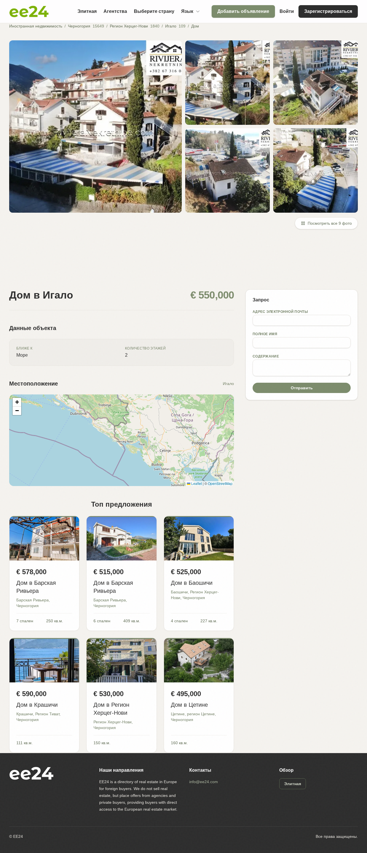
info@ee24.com (203, 781)
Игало (170, 26)
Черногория (79, 26)
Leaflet (196, 483)
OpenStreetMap (220, 483)
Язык (187, 11)
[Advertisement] (181, 263)
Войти (287, 11)
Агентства (115, 11)
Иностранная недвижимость (35, 26)
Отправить (302, 388)
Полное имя (265, 334)
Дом (195, 26)
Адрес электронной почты (280, 312)
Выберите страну (154, 11)
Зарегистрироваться (328, 11)
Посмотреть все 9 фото (330, 223)
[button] (17, 402)
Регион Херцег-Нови (129, 26)
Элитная (87, 11)
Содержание (266, 356)
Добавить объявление (243, 11)
